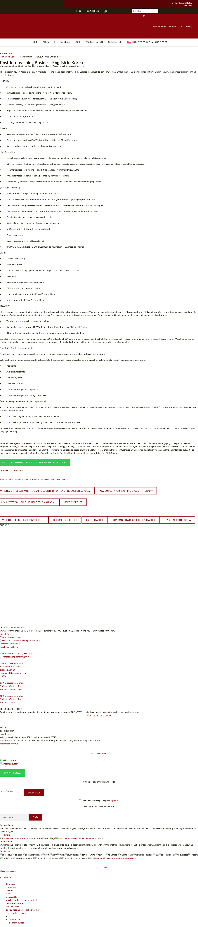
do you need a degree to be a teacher (133, 520)
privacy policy (111, 800)
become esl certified (65, 520)
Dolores (9, 890)
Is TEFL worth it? (73, 502)
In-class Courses (16, 922)
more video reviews (9, 743)
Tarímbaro (10, 884)
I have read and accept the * (100, 800)
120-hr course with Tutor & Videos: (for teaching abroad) (11, 699)
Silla (8, 893)
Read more (5, 834)
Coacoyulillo (12, 896)
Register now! (12, 773)
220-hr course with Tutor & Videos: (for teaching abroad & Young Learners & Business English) (13, 669)
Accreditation (94, 42)
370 (1, 660)
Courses (65, 42)
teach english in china (177, 520)
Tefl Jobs (11, 56)
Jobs (77, 42)
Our (7, 825)
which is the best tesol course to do (22, 900)
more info (4, 634)
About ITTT (49, 42)
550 (1, 650)
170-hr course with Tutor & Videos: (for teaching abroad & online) (11, 685)
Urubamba (11, 887)
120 (1, 706)
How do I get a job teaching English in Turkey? (125, 490)
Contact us (114, 42)
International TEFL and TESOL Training (172, 26)
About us (7, 877)
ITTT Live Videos (99, 753)
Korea (20, 56)
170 (1, 693)
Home (34, 42)
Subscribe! (34, 792)
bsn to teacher (94, 520)
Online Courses (182, 2)
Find (35, 817)
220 (1, 679)
